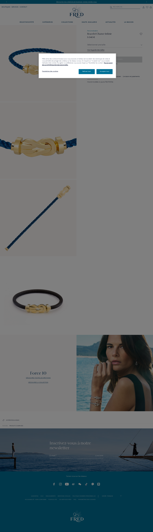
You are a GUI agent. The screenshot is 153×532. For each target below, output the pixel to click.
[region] (77, 65)
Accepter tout (104, 71)
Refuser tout (86, 71)
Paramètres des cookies (50, 71)
